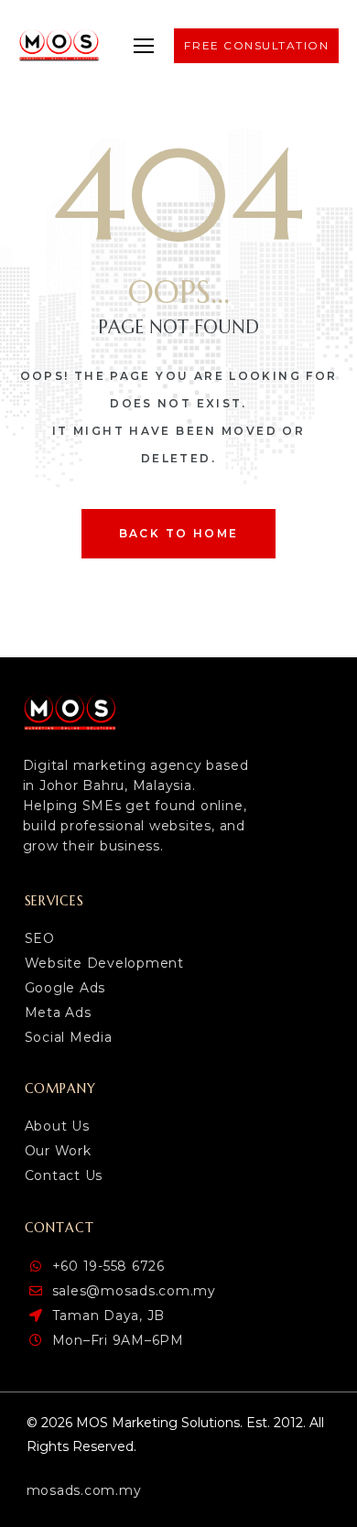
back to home (179, 533)
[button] (144, 45)
